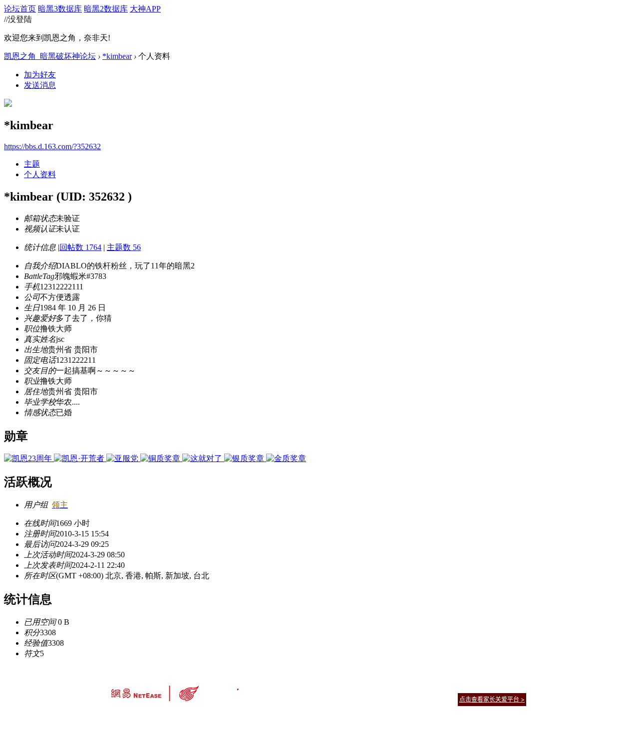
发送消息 (40, 85)
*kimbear (117, 56)
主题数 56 (124, 247)
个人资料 (40, 174)
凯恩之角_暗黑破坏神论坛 (50, 56)
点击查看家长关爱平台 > (492, 699)
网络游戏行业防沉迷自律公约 (390, 699)
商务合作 (484, 687)
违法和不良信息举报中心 (144, 717)
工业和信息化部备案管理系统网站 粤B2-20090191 (250, 717)
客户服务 (305, 687)
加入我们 (514, 687)
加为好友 (40, 74)
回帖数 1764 (80, 247)
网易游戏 (454, 687)
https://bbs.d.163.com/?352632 (52, 146)
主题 (32, 164)
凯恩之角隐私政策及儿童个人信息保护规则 (380, 687)
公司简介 (275, 687)
